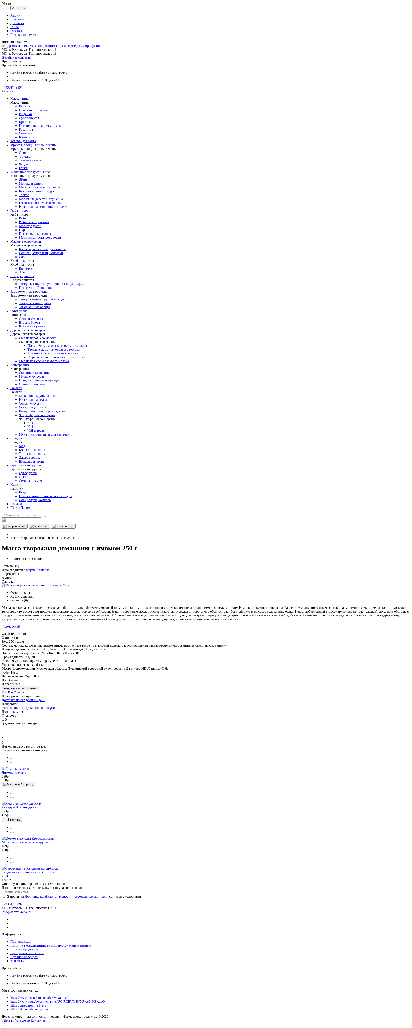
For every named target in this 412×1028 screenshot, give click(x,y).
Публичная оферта (24, 957)
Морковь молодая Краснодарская (26, 842)
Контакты (17, 961)
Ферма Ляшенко (38, 570)
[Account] (7, 8)
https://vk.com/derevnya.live (29, 1009)
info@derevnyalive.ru (16, 912)
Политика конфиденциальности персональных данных (65, 896)
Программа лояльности (27, 953)
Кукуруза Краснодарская (20, 807)
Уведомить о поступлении (20, 688)
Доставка (17, 23)
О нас (14, 27)
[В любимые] (12, 762)
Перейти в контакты (17, 57)
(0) (17, 566)
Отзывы (16, 31)
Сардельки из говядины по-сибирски (29, 872)
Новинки (17, 19)
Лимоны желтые (14, 772)
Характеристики (22, 596)
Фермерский (11, 626)
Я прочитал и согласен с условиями (74, 896)
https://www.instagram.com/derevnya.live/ (38, 997)
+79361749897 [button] (12, 904)
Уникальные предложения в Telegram (29, 708)
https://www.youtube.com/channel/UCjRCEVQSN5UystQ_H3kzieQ (57, 1001)
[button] (12, 87)
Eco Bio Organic (13, 692)
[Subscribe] (3, 901)
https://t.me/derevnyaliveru (28, 1005)
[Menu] (3, 8)
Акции (15, 15)
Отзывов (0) (19, 600)
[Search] (44, 516)
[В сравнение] (12, 758)
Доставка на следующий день (23, 700)
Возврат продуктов (24, 34)
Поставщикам (20, 941)
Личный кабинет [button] (14, 42)
